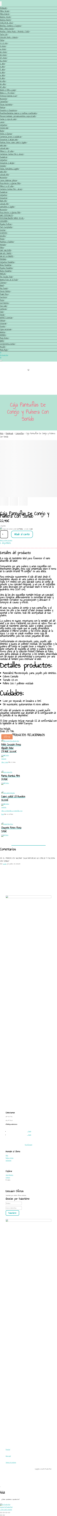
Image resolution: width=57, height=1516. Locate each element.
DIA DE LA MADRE (6, 256)
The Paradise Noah (6, 276)
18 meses (3, 54)
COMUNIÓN (3, 221)
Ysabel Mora (4, 294)
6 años (2, 75)
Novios (2, 238)
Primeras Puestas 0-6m (8, 95)
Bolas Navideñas (5, 265)
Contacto (8, 1177)
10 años (2, 81)
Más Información (28, 1145)
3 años (2, 66)
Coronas (2, 230)
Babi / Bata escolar (7, 28)
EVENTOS (3, 232)
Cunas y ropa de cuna (8, 119)
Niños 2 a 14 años (6, 186)
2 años (2, 63)
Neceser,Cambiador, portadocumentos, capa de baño (18, 116)
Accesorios (3, 98)
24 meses (3, 57)
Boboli (2, 285)
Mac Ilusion (4, 288)
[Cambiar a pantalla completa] (4, 1512)
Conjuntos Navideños (7, 262)
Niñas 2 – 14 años (6, 151)
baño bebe (3, 145)
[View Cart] (0, 353)
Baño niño (3, 200)
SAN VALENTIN (5, 250)
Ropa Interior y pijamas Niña (10, 183)
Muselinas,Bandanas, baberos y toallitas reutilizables (18, 113)
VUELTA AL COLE (6, 22)
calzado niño (4, 203)
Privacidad (8, 1449)
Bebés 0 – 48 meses (7, 92)
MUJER (2, 346)
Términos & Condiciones (11, 1462)
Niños (2, 247)
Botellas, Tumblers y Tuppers (10, 25)
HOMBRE (3, 335)
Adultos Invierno (5, 19)
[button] (28, 1505)
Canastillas (4, 101)
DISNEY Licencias (6, 317)
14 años (3, 86)
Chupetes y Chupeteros (8, 110)
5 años (2, 72)
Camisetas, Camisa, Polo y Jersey (11, 154)
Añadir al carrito (22, 534)
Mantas (2, 107)
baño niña (3, 171)
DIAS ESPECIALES (6, 215)
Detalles (3, 235)
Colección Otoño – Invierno (8, 37)
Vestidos (3, 165)
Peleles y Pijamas (6, 133)
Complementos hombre (7, 343)
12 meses (3, 51)
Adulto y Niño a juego (8, 89)
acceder (4, 864)
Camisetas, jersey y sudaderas (10, 136)
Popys (2, 300)
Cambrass (3, 308)
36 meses (3, 60)
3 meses (3, 46)
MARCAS (3, 273)
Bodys (2, 130)
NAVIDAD (3, 259)
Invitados (3, 244)
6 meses (3, 49)
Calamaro (3, 282)
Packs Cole (3, 34)
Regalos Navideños (6, 267)
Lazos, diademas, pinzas (8, 180)
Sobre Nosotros (9, 1175)
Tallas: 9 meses (4, 762)
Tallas (2, 40)
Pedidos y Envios (9, 1158)
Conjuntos (3, 124)
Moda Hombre (4, 338)
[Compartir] (6, 1512)
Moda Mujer (4, 349)
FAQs (7, 1155)
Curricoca (3, 297)
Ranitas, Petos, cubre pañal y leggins (13, 142)
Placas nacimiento (6, 104)
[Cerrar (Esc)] (9, 1512)
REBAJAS (3, 8)
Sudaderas (3, 157)
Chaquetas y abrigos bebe (9, 139)
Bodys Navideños (5, 270)
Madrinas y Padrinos (7, 241)
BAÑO (2, 340)
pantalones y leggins (7, 206)
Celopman (3, 323)
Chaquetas (3, 197)
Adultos (2, 332)
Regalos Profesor (6, 224)
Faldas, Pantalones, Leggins (9, 168)
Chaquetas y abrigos (7, 162)
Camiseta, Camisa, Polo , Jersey (11, 189)
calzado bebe (4, 148)
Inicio (1, 433)
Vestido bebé (4, 127)
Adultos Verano (5, 16)
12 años (3, 84)
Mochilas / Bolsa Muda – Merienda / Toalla (14, 31)
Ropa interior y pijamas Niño (10, 212)
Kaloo (1, 311)
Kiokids (2, 314)
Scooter (2, 326)
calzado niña (4, 174)
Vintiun (2, 320)
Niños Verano (4, 11)
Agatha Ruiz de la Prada (8, 279)
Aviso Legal (8, 1456)
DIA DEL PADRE (5, 253)
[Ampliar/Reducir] (1, 1512)
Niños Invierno (4, 14)
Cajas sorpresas (5, 329)
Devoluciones (8, 1160)
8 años (2, 78)
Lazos (2, 122)
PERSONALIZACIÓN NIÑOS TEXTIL (12, 218)
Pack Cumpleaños (6, 227)
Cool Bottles (4, 303)
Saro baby (3, 305)
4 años (2, 69)
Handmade (9, 433)
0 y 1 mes (3, 43)
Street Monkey (5, 291)
